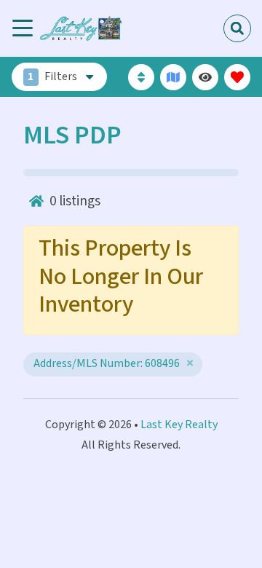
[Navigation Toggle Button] (22, 28)
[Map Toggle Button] (173, 77)
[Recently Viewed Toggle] (205, 77)
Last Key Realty (179, 425)
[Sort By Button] (141, 77)
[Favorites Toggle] (237, 77)
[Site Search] (237, 28)
